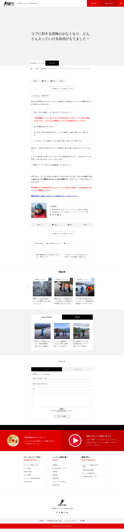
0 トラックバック (77, 369)
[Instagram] (53, 215)
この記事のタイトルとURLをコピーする (62, 88)
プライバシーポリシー (71, 520)
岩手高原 (55, 471)
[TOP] (62, 427)
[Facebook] (55, 215)
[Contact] (60, 215)
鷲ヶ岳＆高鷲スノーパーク (60, 468)
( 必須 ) (40, 378)
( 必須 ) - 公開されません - (41, 383)
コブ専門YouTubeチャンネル (89, 476)
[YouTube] (58, 215)
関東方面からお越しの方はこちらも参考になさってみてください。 (55, 196)
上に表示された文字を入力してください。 (62, 410)
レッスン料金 (27, 468)
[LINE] (50, 215)
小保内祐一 (54, 206)
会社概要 (82, 520)
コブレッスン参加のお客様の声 (32, 478)
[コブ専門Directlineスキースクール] (8, 3)
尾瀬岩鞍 (55, 465)
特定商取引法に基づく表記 (54, 520)
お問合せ (41, 520)
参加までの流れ (28, 471)
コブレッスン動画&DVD (88, 473)
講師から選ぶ (56, 485)
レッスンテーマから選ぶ (59, 481)
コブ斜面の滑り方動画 (87, 470)
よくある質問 (27, 475)
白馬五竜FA (56, 478)
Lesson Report (28, 481)
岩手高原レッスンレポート (38, 63)
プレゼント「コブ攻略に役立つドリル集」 (90, 465)
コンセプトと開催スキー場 (31, 465)
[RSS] (67, 512)
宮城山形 (55, 475)
